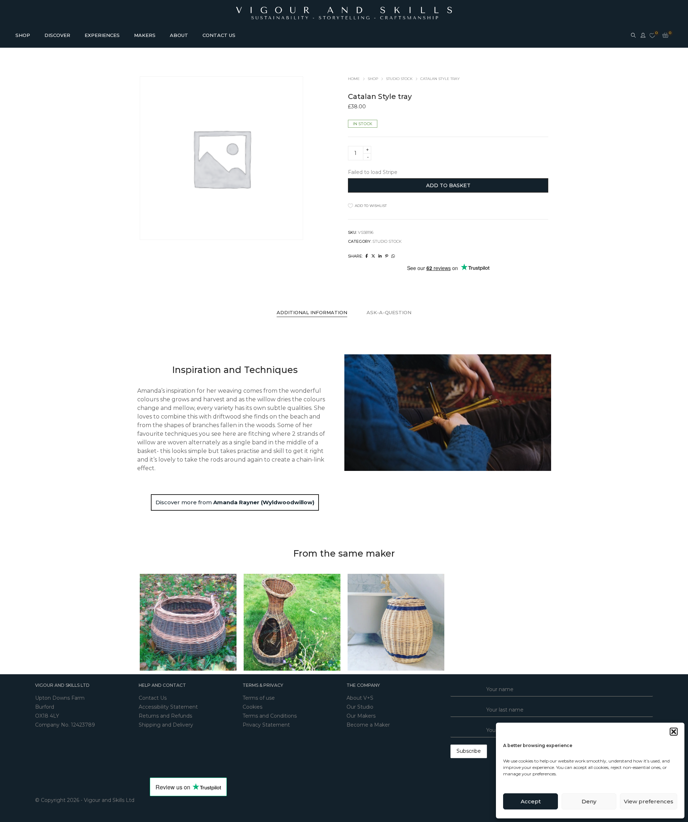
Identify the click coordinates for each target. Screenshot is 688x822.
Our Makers (361, 716)
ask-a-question (389, 312)
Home (354, 78)
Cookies (252, 707)
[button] (673, 731)
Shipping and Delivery (166, 725)
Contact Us (153, 698)
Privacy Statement (266, 725)
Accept (531, 801)
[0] (652, 36)
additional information (312, 312)
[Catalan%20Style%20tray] (366, 256)
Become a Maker (368, 725)
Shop (373, 78)
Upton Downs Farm (60, 698)
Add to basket (448, 185)
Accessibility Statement (168, 707)
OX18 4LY (47, 716)
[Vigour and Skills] (344, 10)
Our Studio (360, 707)
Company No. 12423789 (65, 725)
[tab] (312, 312)
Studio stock (399, 78)
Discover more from (235, 502)
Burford (44, 707)
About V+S (360, 698)
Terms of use (259, 698)
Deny (589, 801)
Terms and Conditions (270, 716)
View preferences (648, 801)
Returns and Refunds (165, 716)
